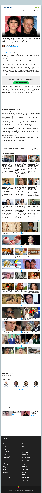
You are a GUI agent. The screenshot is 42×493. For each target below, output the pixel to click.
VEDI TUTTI (21, 389)
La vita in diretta (25, 480)
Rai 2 (23, 441)
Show (4, 480)
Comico (32, 415)
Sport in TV (5, 454)
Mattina (4, 440)
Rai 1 (23, 440)
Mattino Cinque (25, 479)
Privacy (18, 490)
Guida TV (5, 438)
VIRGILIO (6, 488)
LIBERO (4, 488)
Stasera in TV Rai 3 (25, 456)
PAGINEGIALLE (10, 488)
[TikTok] (10, 375)
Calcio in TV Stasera (7, 452)
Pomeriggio (5, 441)
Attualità (4, 475)
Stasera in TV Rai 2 (25, 454)
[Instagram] (4, 375)
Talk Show (5, 467)
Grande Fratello (25, 467)
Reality (13, 414)
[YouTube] (6, 375)
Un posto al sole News (13, 143)
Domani (4, 446)
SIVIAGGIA (34, 488)
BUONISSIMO (19, 489)
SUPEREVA (22, 489)
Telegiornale (5, 472)
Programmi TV (6, 463)
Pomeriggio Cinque (25, 477)
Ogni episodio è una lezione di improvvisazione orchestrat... (34, 413)
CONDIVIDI (35, 49)
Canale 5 (23, 446)
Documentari (5, 478)
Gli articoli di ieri (6, 457)
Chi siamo (10, 490)
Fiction (4, 471)
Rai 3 (23, 443)
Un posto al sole (25, 475)
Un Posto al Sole (8, 52)
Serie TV (4, 449)
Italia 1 (23, 448)
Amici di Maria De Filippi (26, 464)
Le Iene (23, 474)
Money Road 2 (5, 410)
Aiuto (32, 490)
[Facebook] (2, 375)
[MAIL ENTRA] (36, 7)
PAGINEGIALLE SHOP (16, 488)
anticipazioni (5, 143)
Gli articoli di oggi (6, 456)
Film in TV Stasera (6, 451)
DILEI (31, 488)
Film (4, 448)
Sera (4, 443)
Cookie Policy (22, 490)
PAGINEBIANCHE (24, 488)
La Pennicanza (24, 410)
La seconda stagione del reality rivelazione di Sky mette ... (16, 412)
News (7, 14)
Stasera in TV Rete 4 (26, 457)
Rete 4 (23, 444)
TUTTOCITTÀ (28, 488)
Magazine (3, 14)
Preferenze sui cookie (28, 490)
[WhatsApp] (8, 375)
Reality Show (5, 464)
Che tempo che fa (25, 482)
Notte (4, 444)
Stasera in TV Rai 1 (25, 452)
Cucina (4, 474)
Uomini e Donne (25, 466)
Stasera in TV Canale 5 (26, 459)
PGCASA (20, 488)
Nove (23, 451)
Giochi (4, 482)
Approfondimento (6, 477)
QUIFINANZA (37, 488)
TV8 (22, 449)
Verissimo (24, 472)
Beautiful (23, 471)
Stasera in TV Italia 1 (26, 460)
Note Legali (14, 490)
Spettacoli (10, 14)
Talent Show (5, 466)
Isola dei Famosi (25, 469)
